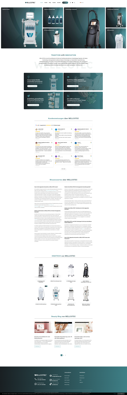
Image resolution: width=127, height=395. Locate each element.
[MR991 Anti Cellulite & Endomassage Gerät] (86, 294)
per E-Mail (50, 204)
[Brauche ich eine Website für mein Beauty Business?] (43, 327)
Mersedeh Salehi (41, 156)
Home (41, 2)
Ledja (59, 156)
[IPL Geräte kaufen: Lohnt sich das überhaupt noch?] (84, 327)
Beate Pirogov (80, 156)
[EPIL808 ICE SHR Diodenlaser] (40, 294)
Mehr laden (63, 168)
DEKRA (35, 219)
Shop (50, 2)
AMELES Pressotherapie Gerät (56, 281)
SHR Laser (54, 190)
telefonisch (42, 206)
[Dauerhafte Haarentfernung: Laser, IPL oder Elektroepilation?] (63, 327)
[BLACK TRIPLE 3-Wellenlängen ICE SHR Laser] (86, 271)
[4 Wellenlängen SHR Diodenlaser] (40, 271)
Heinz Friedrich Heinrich (62, 142)
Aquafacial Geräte (49, 190)
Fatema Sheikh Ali (61, 129)
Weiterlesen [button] (37, 138)
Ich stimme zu (121, 393)
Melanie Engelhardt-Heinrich (43, 142)
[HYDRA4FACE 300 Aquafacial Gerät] (56, 294)
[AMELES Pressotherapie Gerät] (56, 271)
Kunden (54, 2)
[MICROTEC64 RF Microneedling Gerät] (71, 294)
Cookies (115, 393)
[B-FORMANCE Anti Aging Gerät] (71, 271)
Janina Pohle (40, 129)
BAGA (83, 228)
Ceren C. (79, 142)
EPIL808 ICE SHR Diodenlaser (41, 304)
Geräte (45, 2)
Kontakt (59, 2)
